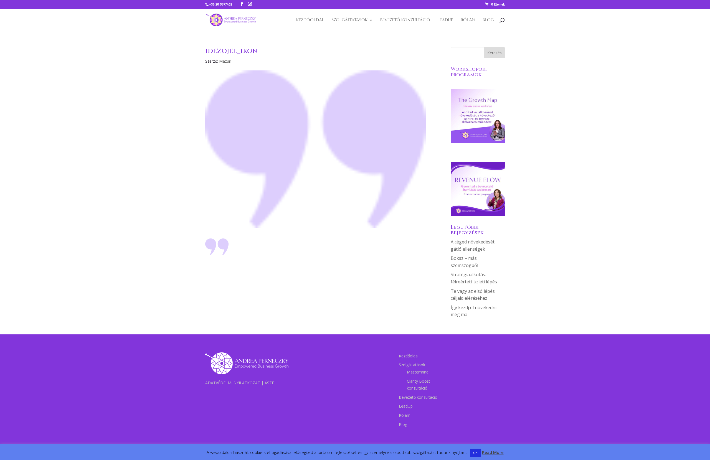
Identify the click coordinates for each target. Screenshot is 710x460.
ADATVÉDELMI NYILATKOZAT (232, 382)
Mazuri (225, 61)
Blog (488, 20)
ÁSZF (269, 382)
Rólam (468, 20)
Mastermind (417, 372)
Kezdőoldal (310, 20)
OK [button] (475, 453)
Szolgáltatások (349, 20)
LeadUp (445, 20)
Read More (493, 452)
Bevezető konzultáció (405, 20)
